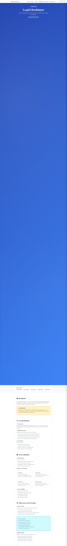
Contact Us (47, 1)
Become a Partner (52, 1)
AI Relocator (42, 1)
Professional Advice (47, 389)
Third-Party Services (33, 389)
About (28, 1)
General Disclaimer (19, 389)
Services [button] (36, 1)
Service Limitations (26, 389)
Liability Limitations (40, 389)
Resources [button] (32, 1)
